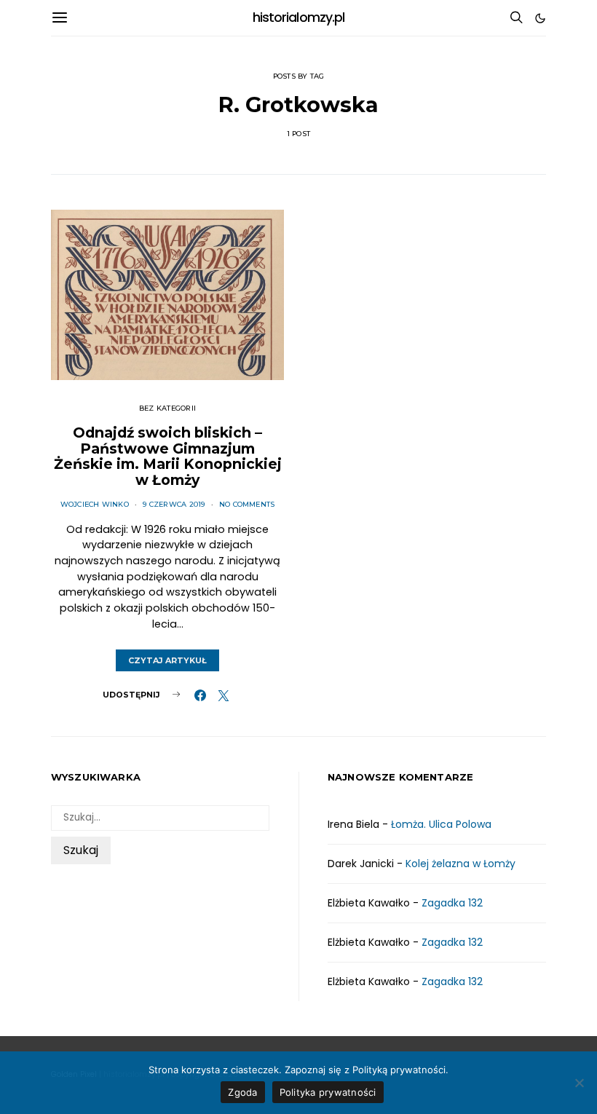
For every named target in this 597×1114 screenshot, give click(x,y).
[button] (540, 18)
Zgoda (242, 1092)
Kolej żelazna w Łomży (460, 863)
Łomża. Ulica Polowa (441, 824)
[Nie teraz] (579, 1082)
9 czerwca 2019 (174, 504)
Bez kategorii (167, 408)
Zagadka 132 (452, 903)
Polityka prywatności (328, 1092)
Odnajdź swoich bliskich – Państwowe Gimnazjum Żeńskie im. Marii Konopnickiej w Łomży (168, 456)
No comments (247, 504)
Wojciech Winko (94, 504)
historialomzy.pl (299, 17)
